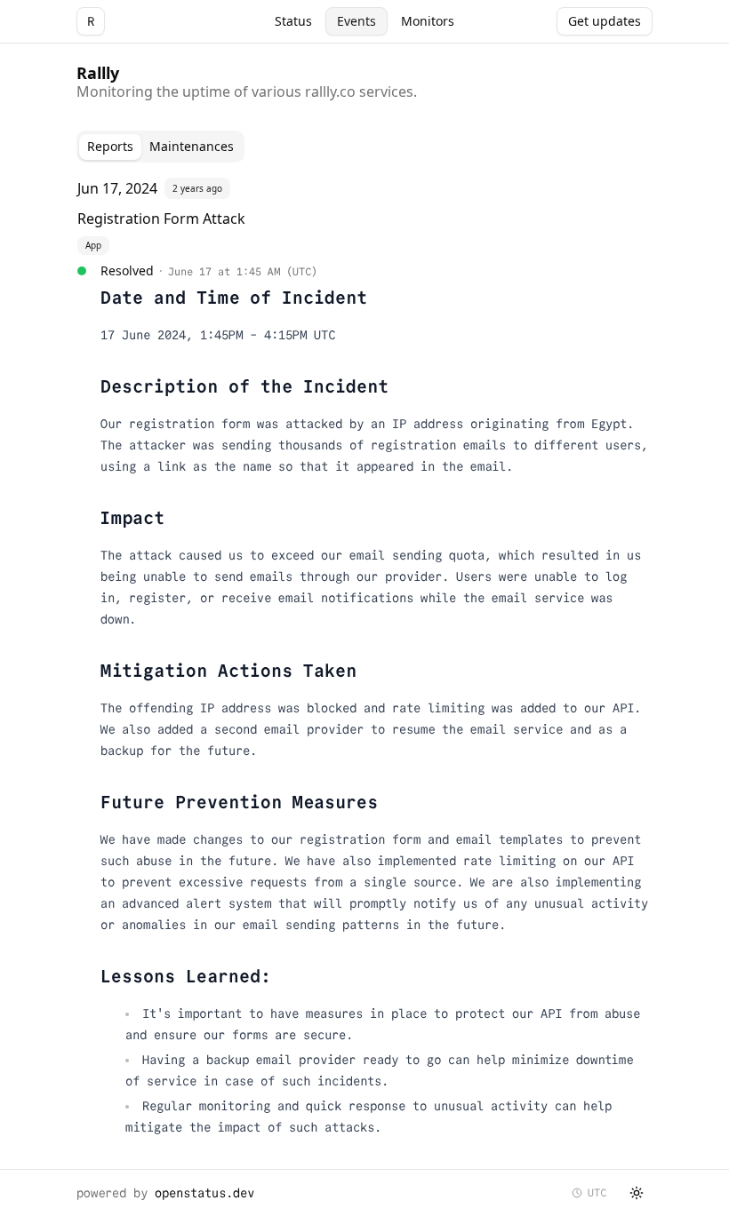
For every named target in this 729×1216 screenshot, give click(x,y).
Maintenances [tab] (191, 146)
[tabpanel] (364, 662)
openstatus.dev (204, 1193)
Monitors (427, 20)
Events (356, 20)
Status (293, 20)
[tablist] (160, 147)
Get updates (604, 20)
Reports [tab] (110, 146)
